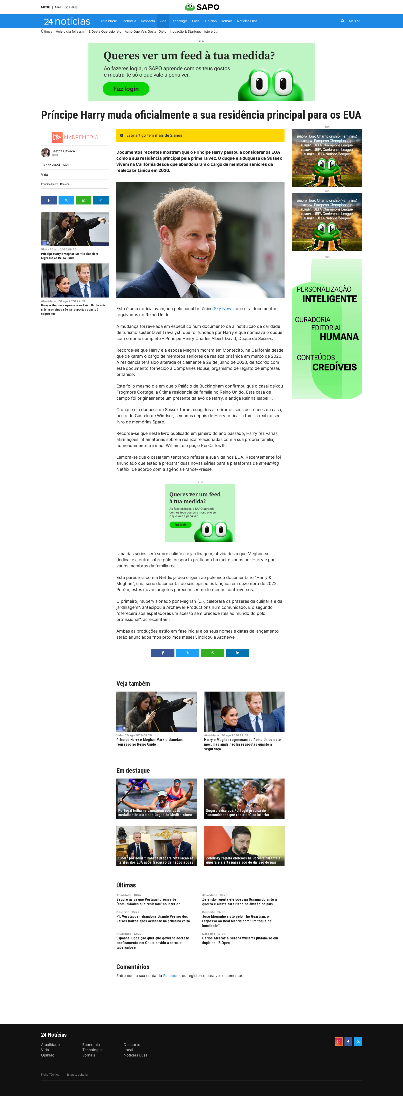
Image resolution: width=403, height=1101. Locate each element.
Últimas (126, 885)
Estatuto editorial (77, 1074)
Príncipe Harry (49, 184)
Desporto (122, 912)
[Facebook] (348, 1041)
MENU (45, 7)
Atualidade (48, 301)
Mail (58, 7)
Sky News (223, 308)
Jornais (71, 7)
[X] (358, 1041)
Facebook (172, 975)
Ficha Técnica (50, 1074)
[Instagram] (339, 1041)
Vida (44, 175)
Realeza (64, 184)
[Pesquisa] (343, 21)
